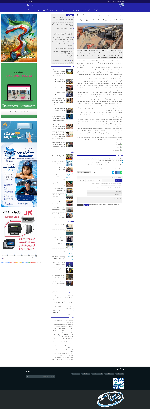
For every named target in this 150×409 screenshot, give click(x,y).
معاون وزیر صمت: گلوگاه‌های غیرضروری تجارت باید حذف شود (110, 160)
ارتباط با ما (119, 1)
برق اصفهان (86, 374)
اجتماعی (84, 10)
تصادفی (54, 292)
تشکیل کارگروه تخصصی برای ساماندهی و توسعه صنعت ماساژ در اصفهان (58, 209)
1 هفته (55, 328)
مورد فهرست (109, 1)
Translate (39, 263)
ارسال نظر (86, 205)
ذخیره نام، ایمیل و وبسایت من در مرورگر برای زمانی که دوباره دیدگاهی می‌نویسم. (104, 204)
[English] (3, 258)
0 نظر (86, 15)
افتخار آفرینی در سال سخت (60, 224)
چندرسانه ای (71, 221)
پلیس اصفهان (110, 374)
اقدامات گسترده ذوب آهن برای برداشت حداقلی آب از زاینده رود (101, 19)
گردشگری (45, 10)
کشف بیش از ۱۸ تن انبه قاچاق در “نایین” (63, 48)
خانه (123, 1)
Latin (28, 10)
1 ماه (57, 336)
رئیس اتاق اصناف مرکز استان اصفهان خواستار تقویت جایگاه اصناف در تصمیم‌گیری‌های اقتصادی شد (103, 158)
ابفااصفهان (76, 374)
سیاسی (57, 10)
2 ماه (61, 355)
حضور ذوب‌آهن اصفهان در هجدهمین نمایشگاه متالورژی (63, 56)
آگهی (89, 10)
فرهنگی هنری (76, 10)
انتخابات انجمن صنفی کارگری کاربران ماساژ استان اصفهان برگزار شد (59, 183)
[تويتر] (113, 172)
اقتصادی (68, 10)
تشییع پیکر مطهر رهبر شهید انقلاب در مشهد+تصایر (63, 338)
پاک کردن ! (80, 205)
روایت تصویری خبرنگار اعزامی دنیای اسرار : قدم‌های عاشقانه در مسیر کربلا (59, 239)
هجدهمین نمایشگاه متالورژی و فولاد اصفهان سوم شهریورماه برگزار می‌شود (63, 52)
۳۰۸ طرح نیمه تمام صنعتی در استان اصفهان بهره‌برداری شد (63, 61)
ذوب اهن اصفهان (114, 177)
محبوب (62, 292)
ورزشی (51, 10)
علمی (63, 10)
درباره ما (114, 1)
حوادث (33, 10)
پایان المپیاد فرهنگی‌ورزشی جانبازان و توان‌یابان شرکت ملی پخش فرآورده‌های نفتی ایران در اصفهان (58, 215)
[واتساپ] (121, 172)
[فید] (31, 1)
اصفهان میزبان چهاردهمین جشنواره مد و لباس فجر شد (62, 25)
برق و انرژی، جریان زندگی (60, 243)
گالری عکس (95, 10)
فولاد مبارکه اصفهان (98, 374)
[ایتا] (29, 1)
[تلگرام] (118, 172)
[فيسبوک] (116, 172)
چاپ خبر (80, 15)
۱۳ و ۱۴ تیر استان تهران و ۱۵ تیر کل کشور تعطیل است (62, 349)
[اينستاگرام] (27, 1)
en (73, 67)
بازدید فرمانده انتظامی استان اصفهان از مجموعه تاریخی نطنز (111, 169)
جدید (69, 292)
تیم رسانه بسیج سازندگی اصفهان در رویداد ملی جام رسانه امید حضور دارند (58, 203)
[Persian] (1, 258)
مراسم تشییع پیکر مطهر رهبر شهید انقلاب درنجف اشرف (62, 342)
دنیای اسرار (120, 374)
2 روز (65, 322)
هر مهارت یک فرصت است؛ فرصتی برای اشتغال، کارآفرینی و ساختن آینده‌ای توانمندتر (106, 162)
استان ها (39, 10)
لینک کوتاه (93, 172)
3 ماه (53, 359)
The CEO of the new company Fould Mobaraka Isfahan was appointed (59, 94)
